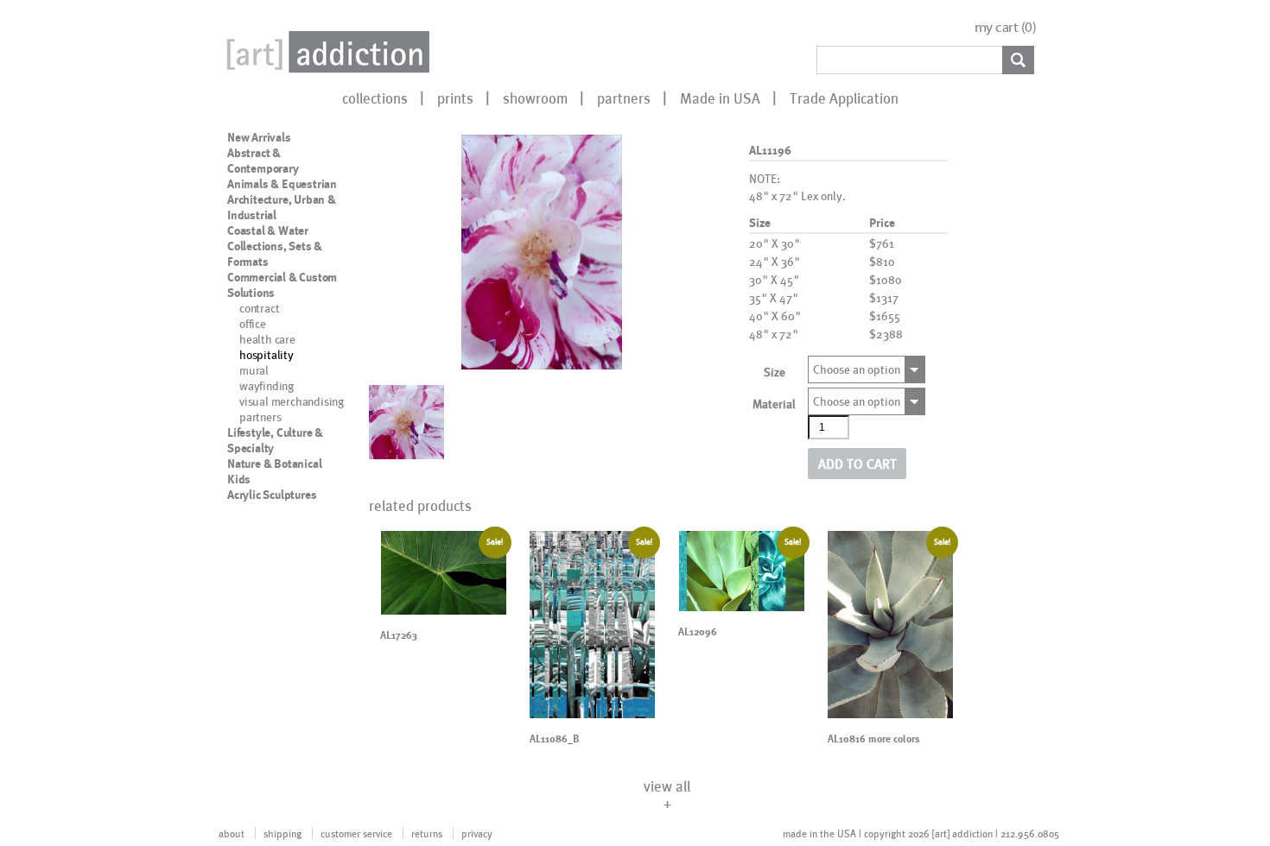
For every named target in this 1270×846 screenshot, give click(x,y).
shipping (283, 833)
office (252, 323)
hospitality (266, 354)
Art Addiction (324, 51)
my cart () (1006, 27)
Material (774, 403)
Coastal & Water (267, 230)
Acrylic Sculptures (271, 495)
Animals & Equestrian (282, 184)
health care (267, 338)
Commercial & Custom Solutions (282, 285)
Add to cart (857, 463)
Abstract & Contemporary (263, 160)
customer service (356, 833)
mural (254, 370)
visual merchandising (291, 401)
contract (259, 307)
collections (375, 97)
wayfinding (266, 385)
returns (426, 833)
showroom (535, 97)
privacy (476, 833)
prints (455, 97)
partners (624, 97)
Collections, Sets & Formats (274, 253)
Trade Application (844, 97)
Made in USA (720, 97)
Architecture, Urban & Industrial (281, 207)
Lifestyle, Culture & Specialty (275, 440)
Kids (239, 479)
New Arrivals (259, 137)
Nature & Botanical (274, 463)
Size (774, 371)
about (231, 833)
